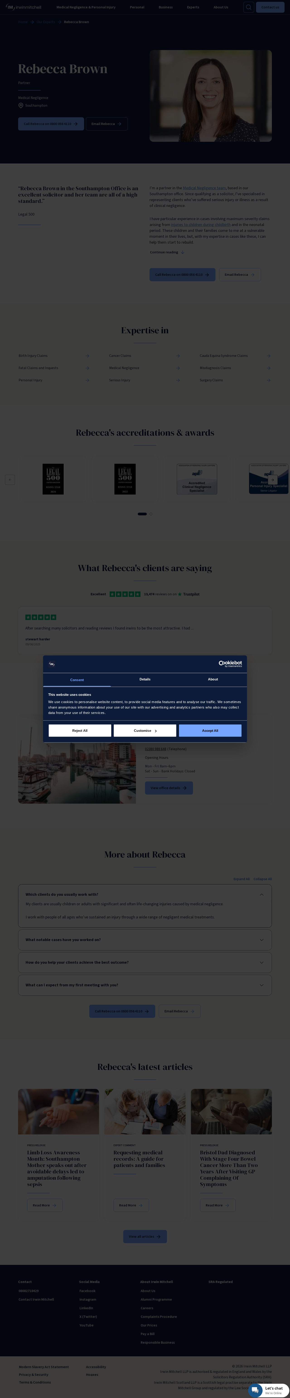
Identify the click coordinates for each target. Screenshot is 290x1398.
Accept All (210, 731)
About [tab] (213, 679)
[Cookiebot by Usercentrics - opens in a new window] (222, 664)
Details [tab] (145, 679)
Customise (142, 731)
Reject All (79, 731)
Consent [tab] (77, 680)
